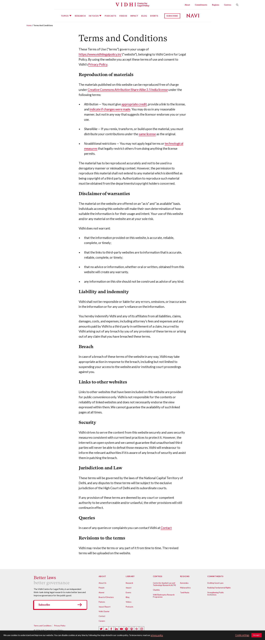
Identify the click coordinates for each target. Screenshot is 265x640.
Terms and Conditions (42, 626)
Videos (123, 16)
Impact (134, 16)
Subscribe (172, 16)
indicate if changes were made (110, 109)
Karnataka (184, 583)
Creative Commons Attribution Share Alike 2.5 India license (128, 90)
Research (80, 16)
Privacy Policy (97, 64)
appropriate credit (134, 104)
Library (130, 576)
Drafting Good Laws (215, 583)
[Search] (236, 5)
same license (147, 134)
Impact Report (104, 607)
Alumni (101, 592)
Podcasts (110, 16)
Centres (227, 5)
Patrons (102, 602)
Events (154, 16)
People (101, 588)
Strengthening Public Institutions (215, 593)
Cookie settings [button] (242, 635)
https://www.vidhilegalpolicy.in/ (100, 54)
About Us (102, 583)
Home (28, 25)
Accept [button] (256, 635)
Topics (65, 16)
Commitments (201, 5)
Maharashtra (185, 588)
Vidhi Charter (104, 611)
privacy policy (157, 635)
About (187, 5)
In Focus (94, 16)
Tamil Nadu (184, 592)
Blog (144, 16)
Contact (166, 528)
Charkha (156, 590)
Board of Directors (106, 597)
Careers (102, 621)
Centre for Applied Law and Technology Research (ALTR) (164, 584)
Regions (215, 5)
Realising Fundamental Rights (219, 588)
